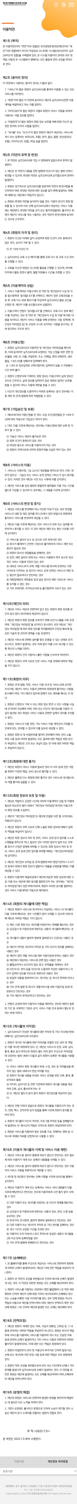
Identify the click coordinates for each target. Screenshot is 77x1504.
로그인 (56, 4)
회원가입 (64, 4)
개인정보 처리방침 (58, 1461)
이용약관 (19, 1461)
